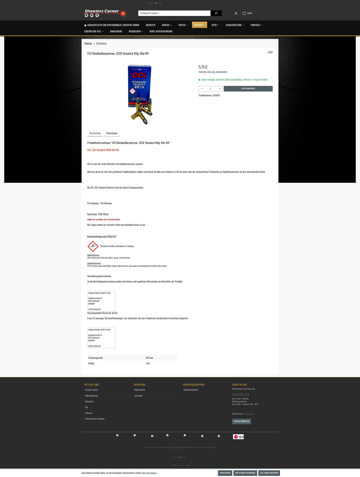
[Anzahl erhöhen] (220, 89)
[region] (140, 94)
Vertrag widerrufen (241, 421)
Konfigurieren (225, 473)
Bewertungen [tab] (112, 133)
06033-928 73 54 (240, 394)
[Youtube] (156, 3)
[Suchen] (216, 13)
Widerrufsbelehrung (91, 396)
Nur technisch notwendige (245, 473)
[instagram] (152, 3)
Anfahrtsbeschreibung (191, 390)
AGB (86, 407)
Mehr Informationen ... (150, 473)
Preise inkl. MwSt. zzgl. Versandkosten (213, 72)
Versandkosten (175, 447)
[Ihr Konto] (236, 13)
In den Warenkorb (248, 89)
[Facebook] (148, 3)
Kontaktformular (248, 414)
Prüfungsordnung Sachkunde (94, 419)
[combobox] (174, 13)
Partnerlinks (138, 396)
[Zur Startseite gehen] (105, 13)
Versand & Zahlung (91, 390)
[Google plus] (160, 3)
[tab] (95, 133)
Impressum (88, 413)
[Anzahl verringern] (202, 89)
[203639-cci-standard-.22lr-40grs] (140, 94)
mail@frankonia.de (94, 309)
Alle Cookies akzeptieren (269, 473)
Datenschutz (89, 401)
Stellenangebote (139, 390)
